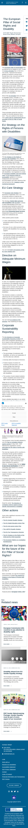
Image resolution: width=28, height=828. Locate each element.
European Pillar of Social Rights (13, 67)
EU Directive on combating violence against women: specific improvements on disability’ (12, 504)
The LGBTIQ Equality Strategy (12, 529)
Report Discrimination (11, 3)
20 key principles (9, 71)
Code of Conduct (7, 774)
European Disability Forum (12, 2)
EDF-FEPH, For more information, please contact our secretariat (14, 749)
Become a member (14, 785)
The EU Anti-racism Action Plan (12, 526)
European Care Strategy (12, 193)
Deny (14, 417)
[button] (26, 403)
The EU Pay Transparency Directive (13, 532)
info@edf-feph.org (9, 754)
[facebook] (12, 791)
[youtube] (17, 791)
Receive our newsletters (9, 764)
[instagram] (9, 791)
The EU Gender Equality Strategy (12, 520)
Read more (7, 644)
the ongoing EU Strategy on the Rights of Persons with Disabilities (13, 577)
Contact (4, 772)
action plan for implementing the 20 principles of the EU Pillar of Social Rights (13, 119)
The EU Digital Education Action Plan (13, 523)
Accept (14, 413)
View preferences (14, 421)
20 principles (12, 96)
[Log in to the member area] (26, 2)
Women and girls (16, 34)
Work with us (6, 762)
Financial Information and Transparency (13, 776)
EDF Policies (6, 779)
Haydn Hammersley (15, 32)
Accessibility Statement (8, 767)
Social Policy (6, 34)
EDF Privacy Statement (9, 769)
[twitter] (15, 791)
